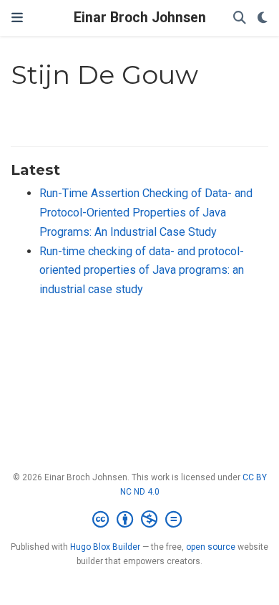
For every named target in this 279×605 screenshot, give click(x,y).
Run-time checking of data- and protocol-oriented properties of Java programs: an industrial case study (141, 270)
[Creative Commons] (139, 519)
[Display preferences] (263, 18)
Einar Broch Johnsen (140, 17)
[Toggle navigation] (17, 18)
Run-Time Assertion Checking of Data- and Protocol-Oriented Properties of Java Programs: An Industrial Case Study (146, 212)
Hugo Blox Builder (105, 547)
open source (210, 547)
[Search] (239, 18)
